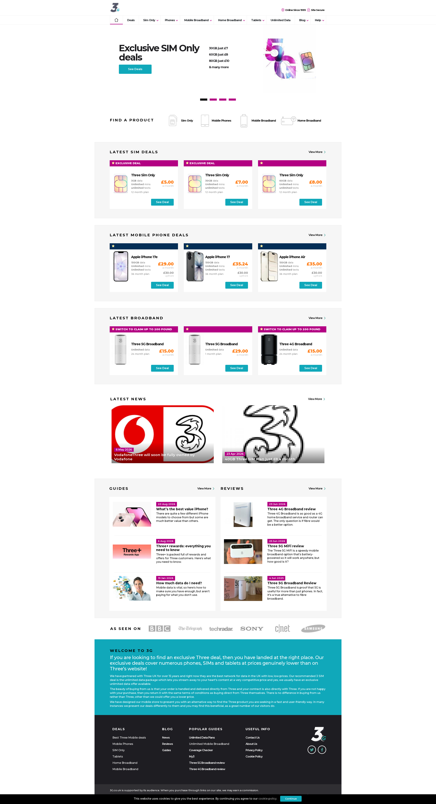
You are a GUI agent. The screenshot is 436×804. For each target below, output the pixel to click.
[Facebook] (322, 749)
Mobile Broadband (196, 20)
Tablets (256, 20)
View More (315, 152)
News (166, 737)
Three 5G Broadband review (207, 762)
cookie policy (267, 798)
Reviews (167, 744)
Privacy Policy (254, 750)
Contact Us (253, 737)
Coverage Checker (201, 750)
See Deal (162, 202)
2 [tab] (213, 100)
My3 (191, 756)
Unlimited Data (280, 20)
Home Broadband (230, 20)
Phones (170, 20)
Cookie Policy (254, 756)
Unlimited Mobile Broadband (209, 744)
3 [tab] (222, 100)
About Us (251, 744)
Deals (131, 20)
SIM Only (118, 750)
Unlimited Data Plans (202, 737)
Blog (302, 20)
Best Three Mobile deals (129, 737)
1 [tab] (203, 100)
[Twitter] (311, 749)
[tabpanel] (218, 59)
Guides (166, 750)
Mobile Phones (122, 744)
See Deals (135, 69)
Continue (291, 798)
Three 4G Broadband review (207, 769)
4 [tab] (232, 100)
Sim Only (149, 20)
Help (318, 20)
